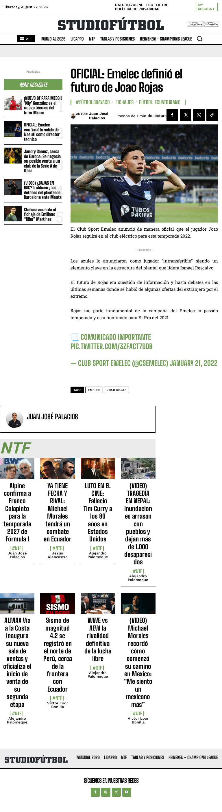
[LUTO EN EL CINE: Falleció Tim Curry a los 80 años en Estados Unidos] (98, 472)
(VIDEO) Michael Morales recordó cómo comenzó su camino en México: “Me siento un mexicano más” (138, 662)
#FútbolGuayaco (92, 102)
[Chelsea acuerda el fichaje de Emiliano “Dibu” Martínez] (13, 214)
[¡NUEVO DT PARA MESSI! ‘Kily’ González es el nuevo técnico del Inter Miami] (13, 102)
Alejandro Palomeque (98, 555)
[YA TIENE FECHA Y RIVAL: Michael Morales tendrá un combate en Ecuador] (57, 472)
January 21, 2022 (194, 363)
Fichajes (124, 102)
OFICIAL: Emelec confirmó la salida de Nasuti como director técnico (42, 132)
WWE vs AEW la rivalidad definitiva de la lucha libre (97, 639)
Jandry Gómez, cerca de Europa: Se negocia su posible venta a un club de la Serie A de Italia (42, 161)
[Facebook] (172, 115)
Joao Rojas (116, 390)
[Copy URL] (212, 115)
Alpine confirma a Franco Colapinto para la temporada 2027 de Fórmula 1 (17, 512)
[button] (199, 38)
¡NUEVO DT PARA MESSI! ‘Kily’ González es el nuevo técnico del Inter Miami (43, 105)
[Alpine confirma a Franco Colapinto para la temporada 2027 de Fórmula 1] (17, 472)
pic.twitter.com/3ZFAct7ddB (112, 346)
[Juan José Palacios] (73, 116)
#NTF (16, 548)
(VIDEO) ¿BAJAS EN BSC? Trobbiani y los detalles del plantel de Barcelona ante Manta (43, 190)
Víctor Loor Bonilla (57, 705)
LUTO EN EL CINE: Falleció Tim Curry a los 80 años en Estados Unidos (98, 512)
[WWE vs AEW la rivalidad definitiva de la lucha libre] (98, 606)
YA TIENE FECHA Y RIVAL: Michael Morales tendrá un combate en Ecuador (57, 512)
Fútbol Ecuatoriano (160, 102)
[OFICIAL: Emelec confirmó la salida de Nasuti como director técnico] (13, 129)
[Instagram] (105, 792)
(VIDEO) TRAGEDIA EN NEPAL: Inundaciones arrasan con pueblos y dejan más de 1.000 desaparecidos (138, 524)
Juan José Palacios (98, 115)
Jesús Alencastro (58, 555)
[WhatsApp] (199, 115)
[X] (185, 115)
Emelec (94, 390)
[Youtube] (126, 792)
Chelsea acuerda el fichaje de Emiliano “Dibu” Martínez (40, 214)
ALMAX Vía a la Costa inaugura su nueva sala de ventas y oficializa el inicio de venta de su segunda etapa (17, 662)
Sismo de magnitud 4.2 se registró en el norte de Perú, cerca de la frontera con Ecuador (57, 654)
